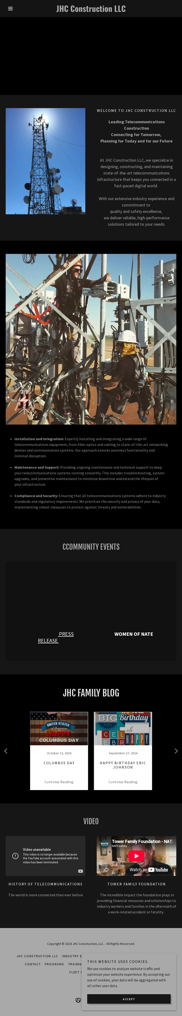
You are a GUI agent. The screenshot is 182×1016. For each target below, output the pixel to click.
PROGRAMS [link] (54, 964)
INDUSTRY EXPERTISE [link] (80, 956)
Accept (129, 999)
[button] (18, 8)
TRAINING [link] (76, 964)
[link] (91, 10)
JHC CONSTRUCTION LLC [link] (37, 956)
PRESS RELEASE (56, 637)
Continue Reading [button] (59, 781)
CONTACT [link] (33, 964)
